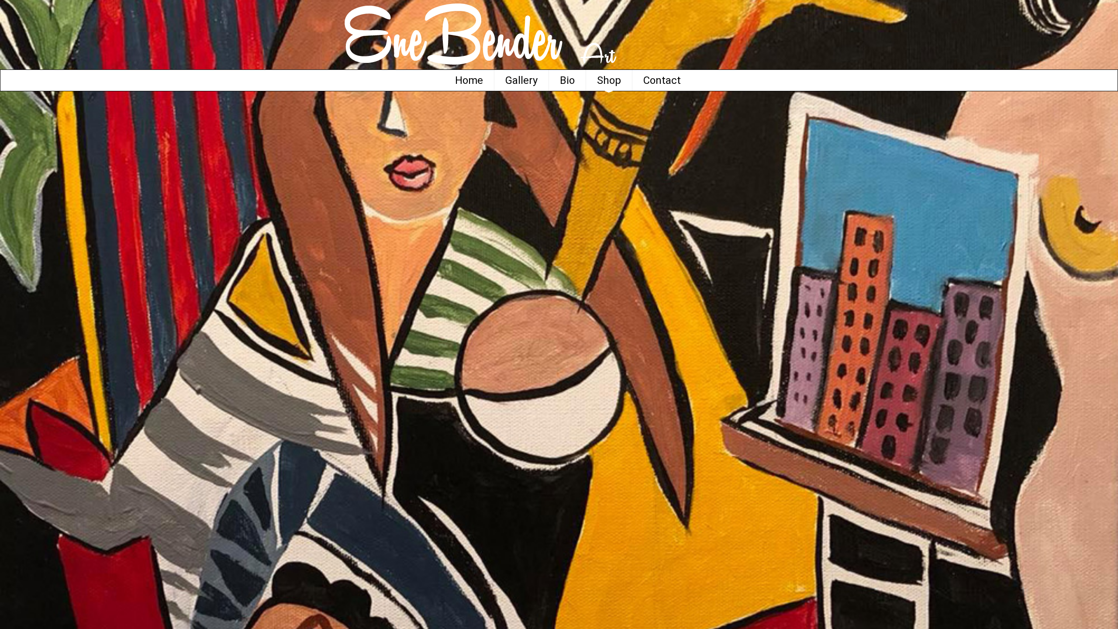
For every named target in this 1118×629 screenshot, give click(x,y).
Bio (567, 80)
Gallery (521, 80)
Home (469, 80)
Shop (609, 80)
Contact (662, 80)
